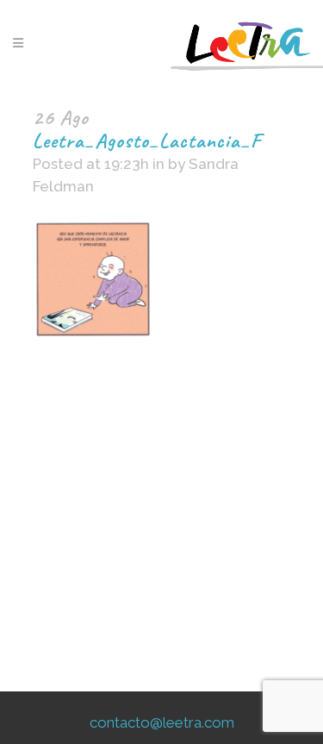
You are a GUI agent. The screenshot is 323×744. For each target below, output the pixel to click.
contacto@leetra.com (162, 722)
